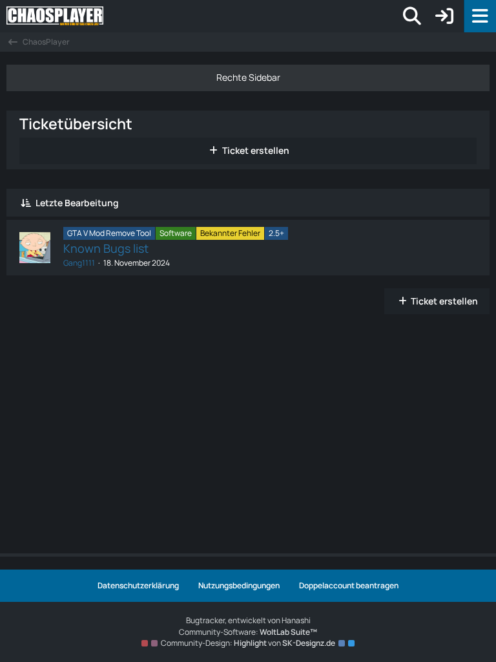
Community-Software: (248, 631)
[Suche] (412, 16)
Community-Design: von (248, 642)
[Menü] (480, 16)
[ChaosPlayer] (93, 16)
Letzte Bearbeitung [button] (77, 203)
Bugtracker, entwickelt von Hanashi (248, 620)
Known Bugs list (106, 248)
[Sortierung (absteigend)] (25, 203)
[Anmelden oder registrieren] (444, 16)
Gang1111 (79, 262)
